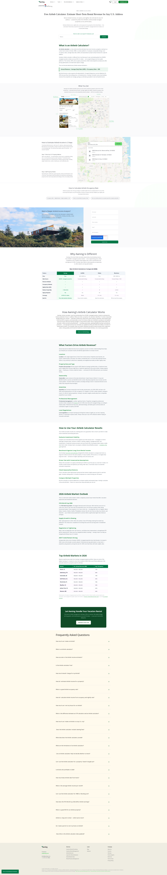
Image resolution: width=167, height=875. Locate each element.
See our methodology (83, 332)
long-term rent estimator (72, 453)
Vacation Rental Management (72, 851)
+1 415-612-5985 (46, 857)
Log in (115, 2)
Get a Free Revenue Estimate (10, 871)
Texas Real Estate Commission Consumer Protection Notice (100, 871)
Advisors (89, 851)
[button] (52, 2)
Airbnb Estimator (70, 853)
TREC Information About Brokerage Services (82, 871)
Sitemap (109, 853)
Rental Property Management (72, 858)
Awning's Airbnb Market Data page (91, 596)
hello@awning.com (46, 856)
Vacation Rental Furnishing (71, 849)
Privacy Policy (110, 860)
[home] (41, 2)
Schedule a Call (123, 2)
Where (61, 37)
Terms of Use (110, 858)
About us (109, 849)
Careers (109, 851)
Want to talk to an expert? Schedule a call (83, 34)
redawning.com (45, 853)
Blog (88, 849)
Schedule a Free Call (83, 622)
